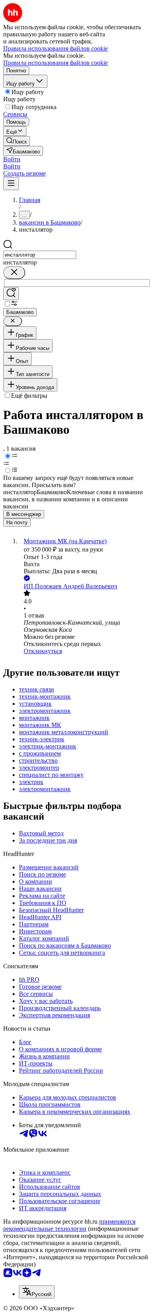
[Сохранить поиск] (11, 293)
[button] (12, 159)
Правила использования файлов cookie (55, 62)
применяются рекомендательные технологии (69, 1225)
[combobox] (39, 255)
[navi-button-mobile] (11, 183)
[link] (16, 141)
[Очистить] (14, 272)
